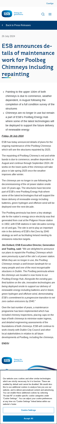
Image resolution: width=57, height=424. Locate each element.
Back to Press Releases (18, 25)
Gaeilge (49, 3)
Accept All (28, 418)
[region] (28, 397)
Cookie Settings (28, 410)
